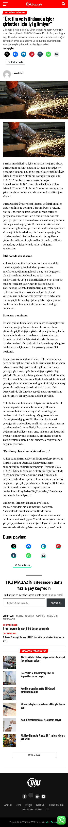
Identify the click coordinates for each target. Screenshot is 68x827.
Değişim (41, 616)
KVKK (48, 809)
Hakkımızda (40, 805)
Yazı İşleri (18, 73)
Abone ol (56, 603)
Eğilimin (53, 616)
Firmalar (9, 619)
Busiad (30, 616)
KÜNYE (18, 805)
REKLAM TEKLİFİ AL (56, 805)
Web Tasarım (52, 822)
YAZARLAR (8, 805)
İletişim (28, 805)
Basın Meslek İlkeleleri (32, 809)
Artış (20, 616)
